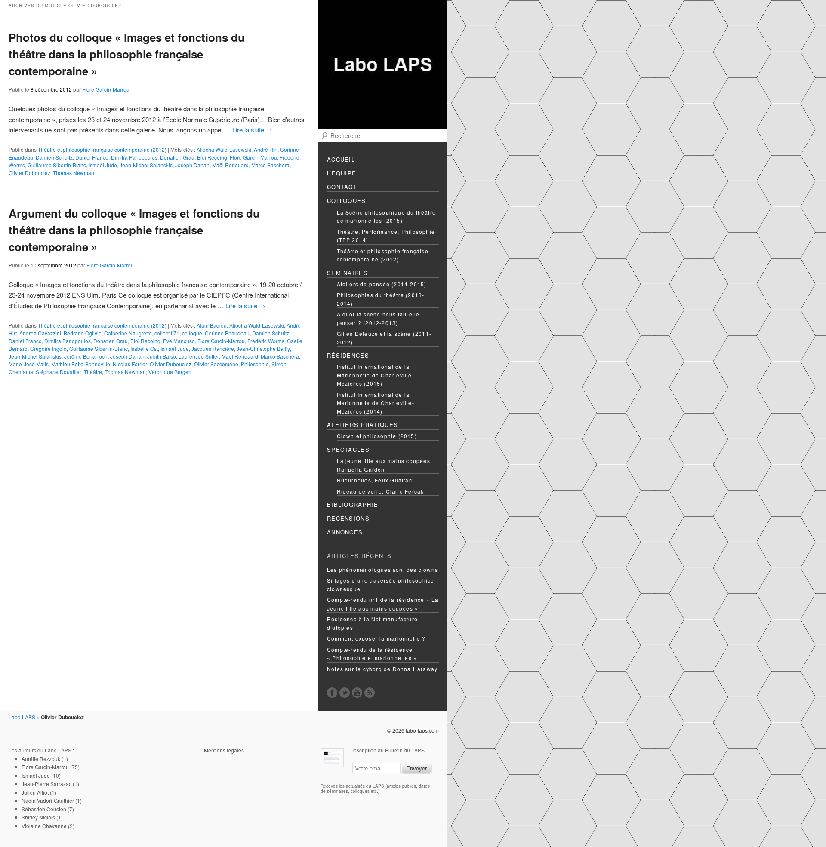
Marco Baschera (270, 165)
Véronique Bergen (169, 371)
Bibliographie (352, 504)
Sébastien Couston (44, 809)
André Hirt (265, 149)
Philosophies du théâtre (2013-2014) (381, 299)
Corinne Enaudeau (227, 333)
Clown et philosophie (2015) (377, 435)
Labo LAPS (22, 717)
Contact (342, 187)
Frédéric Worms (265, 340)
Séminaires (347, 273)
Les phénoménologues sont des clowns (382, 569)
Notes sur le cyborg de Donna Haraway (382, 668)
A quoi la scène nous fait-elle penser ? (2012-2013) (378, 318)
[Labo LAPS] (382, 120)
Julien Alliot (35, 792)
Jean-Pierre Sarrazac (46, 783)
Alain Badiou (212, 325)
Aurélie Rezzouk (41, 758)
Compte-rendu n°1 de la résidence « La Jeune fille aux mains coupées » (382, 604)
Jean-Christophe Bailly (263, 348)
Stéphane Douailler (58, 371)
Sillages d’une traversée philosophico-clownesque (382, 584)
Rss (369, 692)
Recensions (348, 518)
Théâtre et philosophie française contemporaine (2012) (382, 255)
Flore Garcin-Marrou (105, 89)
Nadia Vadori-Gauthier (48, 800)
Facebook (332, 692)
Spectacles (348, 449)
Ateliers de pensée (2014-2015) (382, 284)
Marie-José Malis (29, 364)
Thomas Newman (73, 172)
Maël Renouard (230, 165)
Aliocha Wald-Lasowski (224, 149)
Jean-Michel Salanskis (146, 165)
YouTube (357, 692)
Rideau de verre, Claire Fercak (380, 491)
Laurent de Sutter (199, 356)
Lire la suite (252, 129)
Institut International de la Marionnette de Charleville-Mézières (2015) (375, 375)
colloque (192, 333)
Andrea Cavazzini (40, 333)
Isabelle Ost (144, 348)
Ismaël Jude (103, 165)
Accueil (341, 159)
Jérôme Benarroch (86, 356)
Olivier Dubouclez (29, 172)
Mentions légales (224, 750)
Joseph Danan (192, 165)
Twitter (344, 692)
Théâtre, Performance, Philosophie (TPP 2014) (386, 236)
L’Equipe (341, 173)
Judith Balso (161, 356)
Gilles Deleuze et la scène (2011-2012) (384, 338)
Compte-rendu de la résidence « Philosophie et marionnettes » (372, 654)
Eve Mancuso (179, 340)
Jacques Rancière (212, 348)
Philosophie (255, 364)
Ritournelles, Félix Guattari (375, 480)
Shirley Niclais (38, 817)
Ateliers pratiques (362, 424)
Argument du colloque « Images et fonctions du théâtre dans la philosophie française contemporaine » (134, 230)
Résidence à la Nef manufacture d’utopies (372, 623)
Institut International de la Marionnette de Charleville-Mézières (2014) (375, 403)
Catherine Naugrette (128, 333)
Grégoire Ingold (48, 348)
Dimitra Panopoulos (134, 157)
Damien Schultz (54, 157)
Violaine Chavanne (44, 825)
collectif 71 (166, 333)
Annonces (345, 532)
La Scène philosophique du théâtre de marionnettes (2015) (386, 216)
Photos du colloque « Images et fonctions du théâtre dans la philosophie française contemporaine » (127, 54)
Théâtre (93, 371)
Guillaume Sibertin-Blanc (57, 165)
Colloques (346, 200)
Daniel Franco (91, 157)
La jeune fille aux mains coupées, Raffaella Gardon (384, 465)
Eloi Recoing (212, 157)
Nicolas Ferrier (130, 364)
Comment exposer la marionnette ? (376, 638)
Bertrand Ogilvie (83, 333)
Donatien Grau (177, 157)
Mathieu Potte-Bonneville (80, 364)
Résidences (348, 355)
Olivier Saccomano (216, 364)
